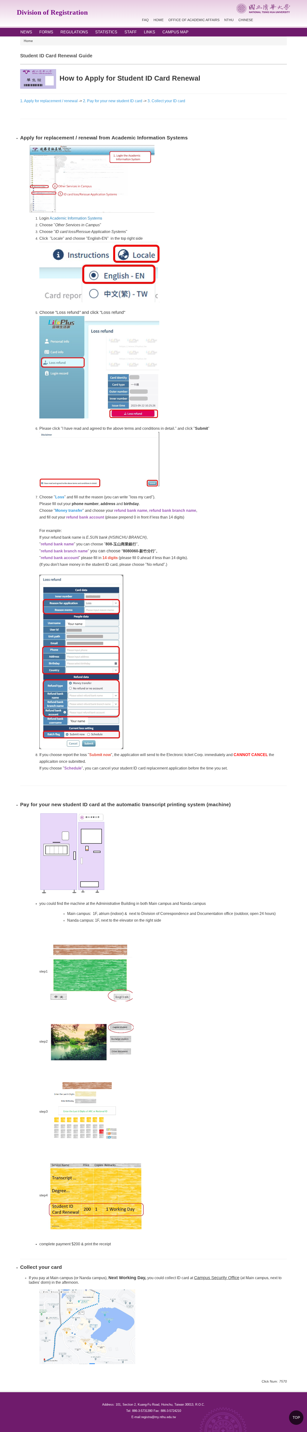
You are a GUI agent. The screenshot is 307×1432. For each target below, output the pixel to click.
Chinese (245, 20)
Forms (46, 32)
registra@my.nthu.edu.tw (158, 1417)
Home (159, 20)
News (26, 32)
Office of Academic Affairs (193, 20)
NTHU (229, 20)
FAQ (145, 20)
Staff (130, 32)
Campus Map (175, 32)
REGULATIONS (74, 32)
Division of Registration (52, 12)
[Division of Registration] (263, 8)
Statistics (106, 32)
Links (149, 32)
